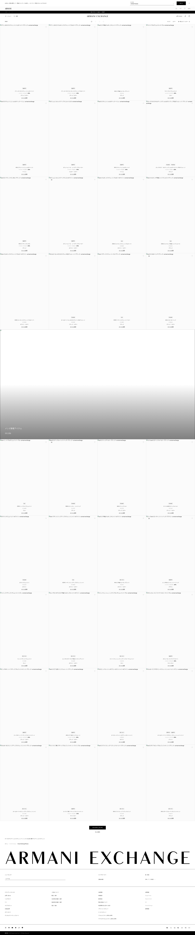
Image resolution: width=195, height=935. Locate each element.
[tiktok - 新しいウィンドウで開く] (19, 927)
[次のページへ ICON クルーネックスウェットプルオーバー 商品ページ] (122, 208)
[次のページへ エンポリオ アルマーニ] (180, 9)
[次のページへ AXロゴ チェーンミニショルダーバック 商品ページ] (24, 131)
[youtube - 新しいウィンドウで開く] (12, 927)
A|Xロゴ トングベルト (122, 506)
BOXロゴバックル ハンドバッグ (73, 506)
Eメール (7, 878)
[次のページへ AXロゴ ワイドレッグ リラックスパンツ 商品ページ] (122, 775)
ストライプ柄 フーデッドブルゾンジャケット (73, 811)
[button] (3, 932)
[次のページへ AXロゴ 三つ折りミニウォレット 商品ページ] (73, 699)
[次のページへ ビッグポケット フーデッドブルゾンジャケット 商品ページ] (24, 699)
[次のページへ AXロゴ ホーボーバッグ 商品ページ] (170, 284)
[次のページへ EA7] (185, 9)
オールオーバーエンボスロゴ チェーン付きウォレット (73, 320)
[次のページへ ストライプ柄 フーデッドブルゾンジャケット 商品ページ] (73, 775)
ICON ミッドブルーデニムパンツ (24, 506)
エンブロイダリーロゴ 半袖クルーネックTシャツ (73, 659)
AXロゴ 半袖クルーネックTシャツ (121, 91)
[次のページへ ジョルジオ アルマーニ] (176, 9)
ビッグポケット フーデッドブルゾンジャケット (24, 735)
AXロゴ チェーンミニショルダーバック (24, 167)
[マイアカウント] (185, 16)
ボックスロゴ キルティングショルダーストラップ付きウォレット (170, 167)
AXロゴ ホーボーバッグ (170, 320)
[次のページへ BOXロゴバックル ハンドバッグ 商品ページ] (73, 470)
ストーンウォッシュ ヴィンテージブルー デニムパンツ (122, 659)
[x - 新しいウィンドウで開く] (15, 927)
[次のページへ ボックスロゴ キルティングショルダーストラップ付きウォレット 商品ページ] (170, 131)
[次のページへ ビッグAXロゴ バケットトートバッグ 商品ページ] (170, 546)
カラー (174, 21)
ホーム (6, 843)
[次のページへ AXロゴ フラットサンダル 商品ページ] (24, 208)
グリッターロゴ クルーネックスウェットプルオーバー (73, 91)
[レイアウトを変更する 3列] (99, 21)
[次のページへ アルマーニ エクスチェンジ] (189, 9)
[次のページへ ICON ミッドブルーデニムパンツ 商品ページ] (24, 470)
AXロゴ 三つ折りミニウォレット (73, 735)
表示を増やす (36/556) (97, 827)
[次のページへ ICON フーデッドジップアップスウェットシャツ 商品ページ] (73, 546)
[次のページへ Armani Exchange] (97, 16)
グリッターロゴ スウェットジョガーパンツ (24, 91)
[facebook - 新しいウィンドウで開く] (9, 927)
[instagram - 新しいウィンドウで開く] (5, 927)
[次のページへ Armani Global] (8, 8)
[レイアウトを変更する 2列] (95, 21)
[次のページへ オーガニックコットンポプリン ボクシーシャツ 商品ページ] (122, 699)
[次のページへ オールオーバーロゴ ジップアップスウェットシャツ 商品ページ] (24, 775)
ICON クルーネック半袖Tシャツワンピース (170, 243)
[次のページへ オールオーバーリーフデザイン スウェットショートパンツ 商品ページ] (170, 699)
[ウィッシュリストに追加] (46, 27)
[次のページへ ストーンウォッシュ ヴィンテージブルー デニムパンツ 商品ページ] (122, 623)
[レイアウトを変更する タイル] (103, 21)
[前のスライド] (9, 12)
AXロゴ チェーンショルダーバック (122, 167)
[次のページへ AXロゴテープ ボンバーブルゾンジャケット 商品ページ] (170, 775)
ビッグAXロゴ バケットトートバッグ (170, 582)
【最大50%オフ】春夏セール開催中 (112, 12)
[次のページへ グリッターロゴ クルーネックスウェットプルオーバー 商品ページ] (73, 55)
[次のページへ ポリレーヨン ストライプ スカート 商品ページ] (170, 623)
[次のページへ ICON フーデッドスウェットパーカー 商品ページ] (122, 284)
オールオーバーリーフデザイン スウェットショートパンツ (171, 735)
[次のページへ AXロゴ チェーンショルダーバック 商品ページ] (122, 131)
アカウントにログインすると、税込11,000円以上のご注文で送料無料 (97, 12)
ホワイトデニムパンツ (24, 582)
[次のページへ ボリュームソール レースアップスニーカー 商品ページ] (73, 131)
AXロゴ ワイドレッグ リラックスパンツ (122, 811)
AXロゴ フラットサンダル (24, 243)
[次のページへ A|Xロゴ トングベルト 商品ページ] (122, 470)
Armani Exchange (12, 843)
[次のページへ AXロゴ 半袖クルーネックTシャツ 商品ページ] (122, 55)
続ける (181, 3)
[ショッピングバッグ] (189, 16)
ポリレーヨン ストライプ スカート (170, 659)
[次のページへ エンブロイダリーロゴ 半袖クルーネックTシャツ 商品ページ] (73, 623)
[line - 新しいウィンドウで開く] (22, 927)
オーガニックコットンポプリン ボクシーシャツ (121, 735)
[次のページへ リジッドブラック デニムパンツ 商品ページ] (24, 623)
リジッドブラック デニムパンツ (24, 659)
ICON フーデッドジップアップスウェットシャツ (73, 582)
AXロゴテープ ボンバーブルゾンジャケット (170, 811)
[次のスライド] (12, 12)
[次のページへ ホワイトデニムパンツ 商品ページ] (24, 546)
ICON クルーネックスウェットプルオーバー (122, 243)
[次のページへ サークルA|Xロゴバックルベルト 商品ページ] (170, 470)
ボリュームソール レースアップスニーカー (73, 167)
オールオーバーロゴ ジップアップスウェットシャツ (24, 811)
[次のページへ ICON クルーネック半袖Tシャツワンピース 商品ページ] (170, 208)
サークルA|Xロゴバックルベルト (170, 506)
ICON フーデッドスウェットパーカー (122, 320)
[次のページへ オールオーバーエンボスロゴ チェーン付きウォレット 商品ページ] (73, 284)
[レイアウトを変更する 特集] (91, 21)
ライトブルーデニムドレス (171, 91)
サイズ (168, 21)
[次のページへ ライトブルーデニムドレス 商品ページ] (170, 55)
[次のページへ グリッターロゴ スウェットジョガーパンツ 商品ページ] (24, 55)
